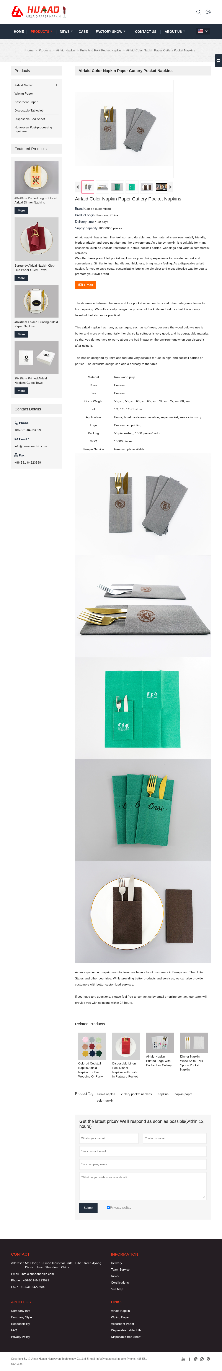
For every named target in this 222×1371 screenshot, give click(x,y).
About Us (173, 31)
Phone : (16, 1280)
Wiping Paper (24, 93)
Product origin (85, 215)
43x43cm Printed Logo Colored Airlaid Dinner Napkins (36, 200)
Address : (17, 1263)
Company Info (20, 1310)
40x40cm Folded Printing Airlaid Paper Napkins (36, 324)
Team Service (120, 1269)
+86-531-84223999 (28, 430)
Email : (15, 1274)
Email (85, 284)
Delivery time (85, 221)
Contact (20, 1254)
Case (83, 31)
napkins (163, 1094)
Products (40, 31)
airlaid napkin (106, 1094)
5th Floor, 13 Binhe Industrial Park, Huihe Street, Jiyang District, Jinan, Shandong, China (63, 1265)
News (65, 31)
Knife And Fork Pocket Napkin (100, 50)
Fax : (14, 1287)
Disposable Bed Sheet (30, 119)
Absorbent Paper (26, 102)
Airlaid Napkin (65, 50)
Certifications (120, 1282)
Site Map (117, 1289)
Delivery (116, 1263)
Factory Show (109, 31)
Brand (79, 208)
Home (19, 31)
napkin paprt (183, 1094)
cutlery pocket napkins (136, 1094)
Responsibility (20, 1323)
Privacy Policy (20, 1336)
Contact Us (145, 31)
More (21, 210)
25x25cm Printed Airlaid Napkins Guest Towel (31, 380)
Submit (88, 1207)
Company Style (21, 1317)
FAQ (14, 1330)
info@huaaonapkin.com (31, 446)
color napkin (105, 1100)
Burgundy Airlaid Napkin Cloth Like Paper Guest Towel (35, 268)
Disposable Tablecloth (29, 110)
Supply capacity (86, 228)
